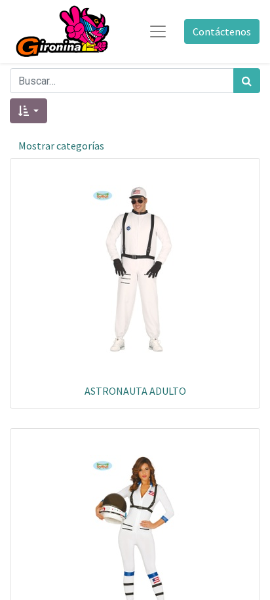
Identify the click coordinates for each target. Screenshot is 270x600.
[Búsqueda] (246, 80)
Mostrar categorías (61, 145)
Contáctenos (222, 31)
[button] (28, 110)
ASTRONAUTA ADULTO (135, 390)
